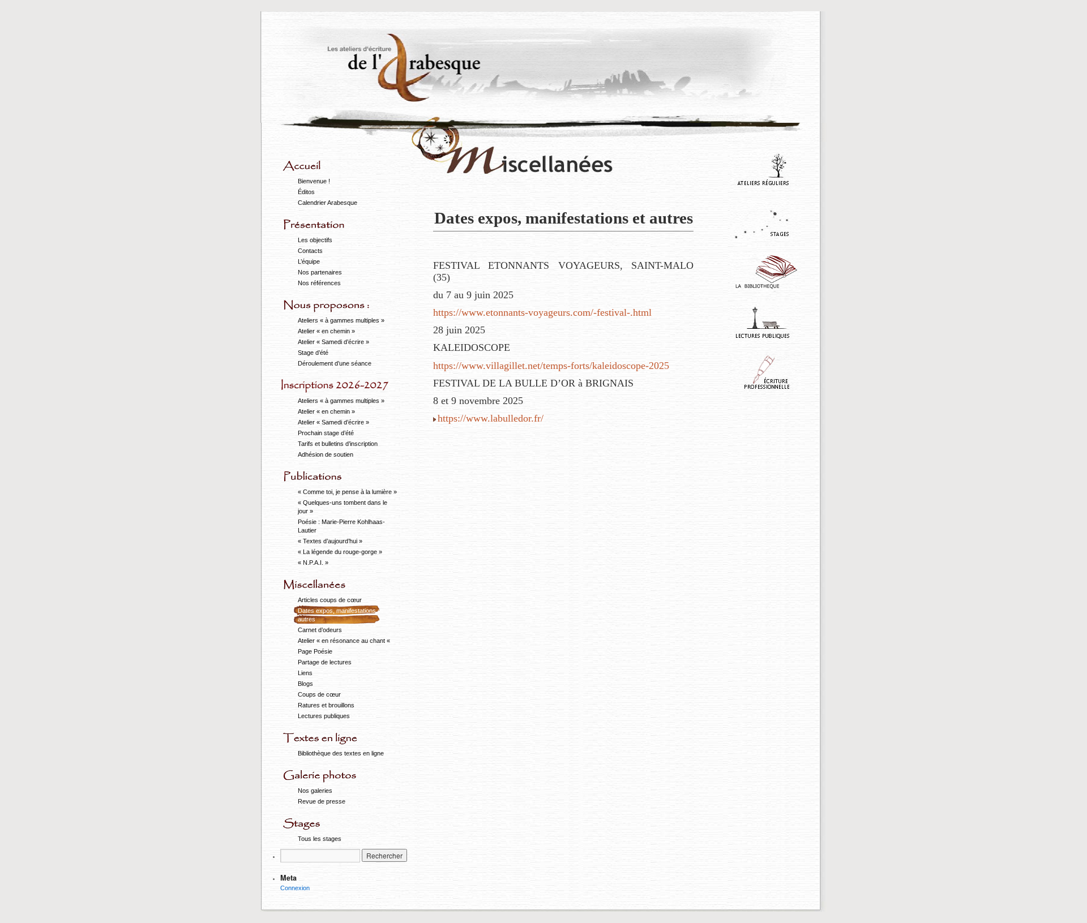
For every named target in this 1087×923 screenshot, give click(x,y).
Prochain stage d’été (326, 433)
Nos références (319, 283)
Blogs (305, 683)
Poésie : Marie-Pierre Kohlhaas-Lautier (341, 526)
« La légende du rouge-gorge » (340, 551)
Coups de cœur (319, 694)
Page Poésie (315, 651)
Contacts (310, 250)
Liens (305, 672)
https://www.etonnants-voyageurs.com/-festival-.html (542, 312)
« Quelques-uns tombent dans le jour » (342, 506)
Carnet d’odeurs (320, 629)
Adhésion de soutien (325, 454)
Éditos (306, 191)
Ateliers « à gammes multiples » (341, 320)
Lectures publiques (324, 715)
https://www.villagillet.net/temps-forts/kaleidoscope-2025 (551, 365)
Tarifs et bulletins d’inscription (338, 443)
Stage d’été (313, 352)
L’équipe (309, 261)
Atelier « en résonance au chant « (345, 640)
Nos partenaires (320, 272)
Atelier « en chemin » (326, 331)
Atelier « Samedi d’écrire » (333, 341)
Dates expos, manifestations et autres (340, 615)
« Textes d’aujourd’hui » (330, 541)
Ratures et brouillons (326, 705)
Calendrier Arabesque (327, 202)
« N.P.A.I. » (313, 562)
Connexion (295, 888)
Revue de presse (321, 801)
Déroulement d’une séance (334, 363)
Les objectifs (315, 240)
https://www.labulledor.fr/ (491, 418)
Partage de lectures (325, 662)
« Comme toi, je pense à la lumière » (347, 491)
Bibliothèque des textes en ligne (341, 753)
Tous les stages (319, 838)
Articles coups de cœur (330, 599)
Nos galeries (315, 790)
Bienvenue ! (314, 181)
